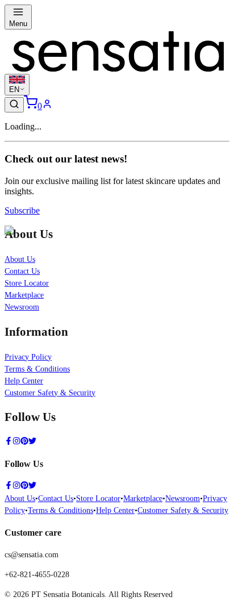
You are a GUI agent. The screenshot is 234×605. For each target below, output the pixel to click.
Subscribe (22, 210)
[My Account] (47, 106)
